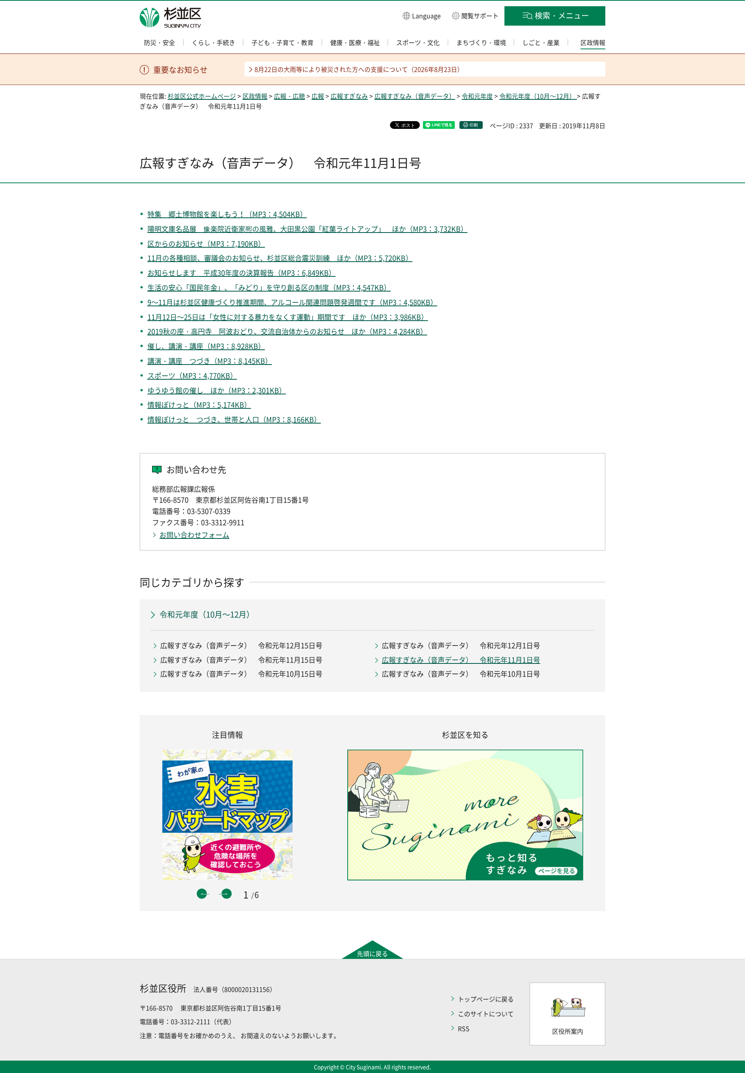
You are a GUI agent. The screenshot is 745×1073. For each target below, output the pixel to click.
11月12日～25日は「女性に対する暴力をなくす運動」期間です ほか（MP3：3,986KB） (287, 317)
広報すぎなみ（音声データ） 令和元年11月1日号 (461, 660)
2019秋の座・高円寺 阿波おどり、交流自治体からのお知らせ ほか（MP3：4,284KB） (287, 331)
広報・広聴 (289, 96)
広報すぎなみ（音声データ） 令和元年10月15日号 (241, 673)
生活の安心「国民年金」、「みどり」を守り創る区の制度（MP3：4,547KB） (269, 287)
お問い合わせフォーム (194, 535)
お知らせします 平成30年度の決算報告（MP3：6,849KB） (241, 272)
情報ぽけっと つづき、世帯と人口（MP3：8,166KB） (234, 419)
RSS (464, 1028)
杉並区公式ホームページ (202, 96)
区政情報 (255, 96)
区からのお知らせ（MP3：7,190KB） (206, 243)
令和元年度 (477, 96)
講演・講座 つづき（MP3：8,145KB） (209, 361)
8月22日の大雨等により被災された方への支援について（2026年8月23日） (359, 69)
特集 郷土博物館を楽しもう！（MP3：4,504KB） (227, 214)
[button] (421, 15)
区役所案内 (567, 1031)
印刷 (474, 125)
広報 (318, 96)
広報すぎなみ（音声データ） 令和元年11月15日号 (241, 660)
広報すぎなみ (349, 96)
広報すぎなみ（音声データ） (414, 96)
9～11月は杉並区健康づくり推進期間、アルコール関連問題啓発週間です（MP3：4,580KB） (292, 302)
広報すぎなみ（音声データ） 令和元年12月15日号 (241, 645)
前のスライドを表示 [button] (202, 894)
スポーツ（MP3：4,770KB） (192, 375)
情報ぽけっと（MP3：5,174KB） (199, 404)
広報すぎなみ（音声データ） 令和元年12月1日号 (461, 645)
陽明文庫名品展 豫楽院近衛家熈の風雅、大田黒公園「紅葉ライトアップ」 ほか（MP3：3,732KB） (307, 229)
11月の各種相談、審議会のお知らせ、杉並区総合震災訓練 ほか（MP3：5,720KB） (279, 258)
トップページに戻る (486, 999)
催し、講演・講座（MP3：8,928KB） (206, 346)
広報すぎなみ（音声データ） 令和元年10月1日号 (461, 673)
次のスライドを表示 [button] (227, 894)
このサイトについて (486, 1013)
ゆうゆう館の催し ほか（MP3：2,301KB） (216, 390)
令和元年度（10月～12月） (538, 96)
